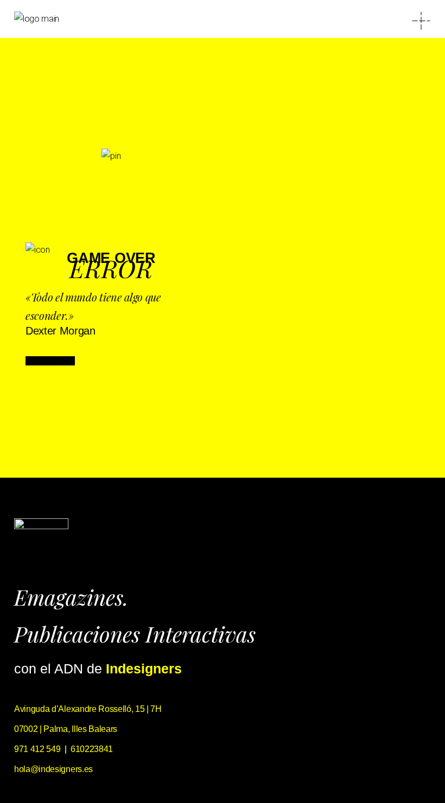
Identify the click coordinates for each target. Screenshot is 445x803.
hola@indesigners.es (53, 769)
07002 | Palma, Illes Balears (65, 729)
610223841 (92, 749)
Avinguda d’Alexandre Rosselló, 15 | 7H (88, 709)
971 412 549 (37, 749)
